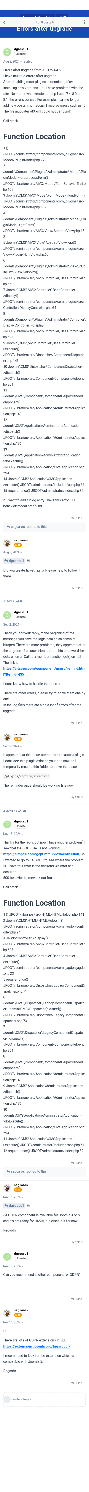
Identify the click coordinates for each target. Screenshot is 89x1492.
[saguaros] (7, 543)
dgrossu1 (16, 561)
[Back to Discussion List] (4, 22)
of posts (43, 22)
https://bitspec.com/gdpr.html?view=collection (41, 854)
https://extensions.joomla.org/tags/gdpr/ (36, 1346)
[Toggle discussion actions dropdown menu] (84, 22)
